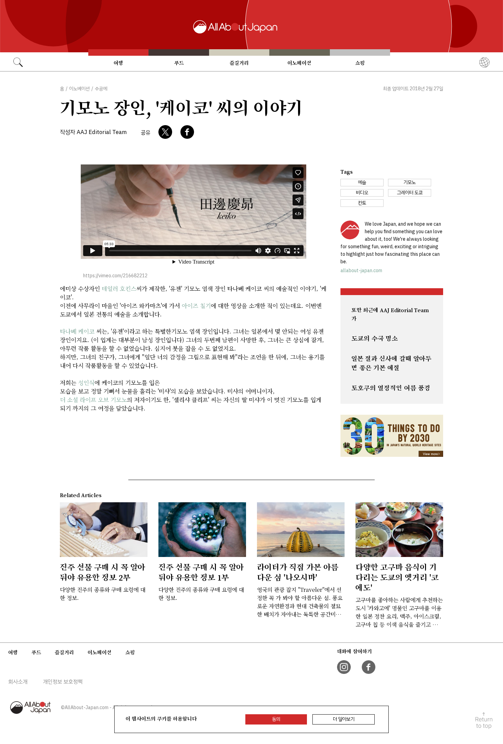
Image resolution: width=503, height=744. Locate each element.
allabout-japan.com (361, 270)
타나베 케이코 (77, 331)
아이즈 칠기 (196, 305)
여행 (118, 63)
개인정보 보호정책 (62, 682)
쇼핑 (360, 63)
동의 (276, 719)
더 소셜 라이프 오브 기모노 (93, 399)
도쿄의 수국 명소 (374, 338)
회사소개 (17, 682)
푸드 (179, 63)
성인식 (86, 382)
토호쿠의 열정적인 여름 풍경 (390, 388)
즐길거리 (239, 63)
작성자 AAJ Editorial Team (93, 132)
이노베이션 (299, 63)
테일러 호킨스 (119, 288)
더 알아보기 (343, 719)
